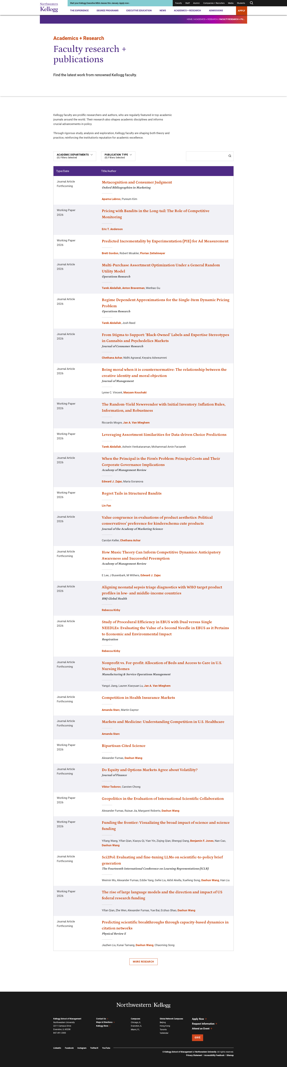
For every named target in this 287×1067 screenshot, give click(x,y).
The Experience (79, 10)
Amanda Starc (111, 709)
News (163, 10)
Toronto (163, 1029)
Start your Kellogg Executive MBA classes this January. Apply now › (100, 3)
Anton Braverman (133, 288)
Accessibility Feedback (214, 1055)
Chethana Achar (112, 357)
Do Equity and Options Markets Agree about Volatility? (149, 770)
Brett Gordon (110, 253)
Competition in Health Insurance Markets (138, 698)
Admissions (216, 10)
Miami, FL (135, 1029)
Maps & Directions (104, 1022)
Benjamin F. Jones (202, 840)
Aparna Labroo (111, 199)
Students (241, 3)
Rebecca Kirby (111, 610)
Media (231, 3)
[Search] (230, 156)
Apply (241, 10)
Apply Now (198, 1018)
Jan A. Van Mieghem (136, 422)
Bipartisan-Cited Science (123, 746)
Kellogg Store (102, 1026)
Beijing (163, 1022)
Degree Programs (108, 10)
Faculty (178, 3)
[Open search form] (251, 3)
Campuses (135, 1019)
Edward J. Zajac (112, 481)
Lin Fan (106, 505)
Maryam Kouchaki (135, 392)
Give (197, 1037)
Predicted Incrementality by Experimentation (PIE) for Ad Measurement (165, 241)
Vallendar (164, 1033)
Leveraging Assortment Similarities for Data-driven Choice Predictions (164, 435)
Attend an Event (200, 1028)
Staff (187, 3)
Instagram (81, 1048)
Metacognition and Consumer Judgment (137, 182)
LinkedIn (57, 1048)
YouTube (106, 1048)
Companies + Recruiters (214, 3)
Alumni (196, 3)
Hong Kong (165, 1026)
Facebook (69, 1048)
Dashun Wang (133, 758)
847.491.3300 (59, 1033)
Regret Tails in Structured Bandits (132, 493)
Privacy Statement (194, 1055)
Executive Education (139, 10)
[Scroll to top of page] (238, 1050)
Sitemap (230, 1055)
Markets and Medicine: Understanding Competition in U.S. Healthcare (163, 722)
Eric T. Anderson (112, 229)
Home (189, 19)
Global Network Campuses (171, 1019)
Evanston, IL (136, 1026)
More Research (143, 961)
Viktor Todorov (111, 786)
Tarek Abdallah (111, 288)
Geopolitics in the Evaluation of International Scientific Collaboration (163, 799)
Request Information (203, 1023)
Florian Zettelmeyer (152, 253)
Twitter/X (94, 1048)
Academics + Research (187, 10)
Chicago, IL (136, 1022)
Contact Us (101, 1019)
